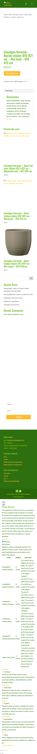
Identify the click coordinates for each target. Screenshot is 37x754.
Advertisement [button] (6, 717)
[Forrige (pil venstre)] (1, 753)
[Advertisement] (18, 348)
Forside (5, 15)
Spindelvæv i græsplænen (11, 301)
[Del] (4, 750)
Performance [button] (5, 685)
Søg (31, 278)
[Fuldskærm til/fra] (2, 750)
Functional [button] (5, 669)
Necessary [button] (5, 539)
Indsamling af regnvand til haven (13, 298)
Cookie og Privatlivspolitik (11, 481)
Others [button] (4, 732)
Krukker (10, 15)
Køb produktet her (12, 73)
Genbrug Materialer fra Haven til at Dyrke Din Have (18, 294)
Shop (5, 457)
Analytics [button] (4, 701)
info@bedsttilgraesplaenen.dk (15, 440)
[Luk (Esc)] (6, 750)
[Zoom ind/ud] (1, 750)
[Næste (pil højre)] (2, 753)
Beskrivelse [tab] (9, 91)
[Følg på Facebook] (17, 491)
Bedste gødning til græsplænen (13, 462)
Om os (5, 478)
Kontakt (6, 476)
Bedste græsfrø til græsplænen (13, 465)
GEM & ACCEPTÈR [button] (7, 745)
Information (7, 473)
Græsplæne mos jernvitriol (11, 305)
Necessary (7, 542)
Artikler (6, 459)
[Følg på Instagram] (20, 491)
